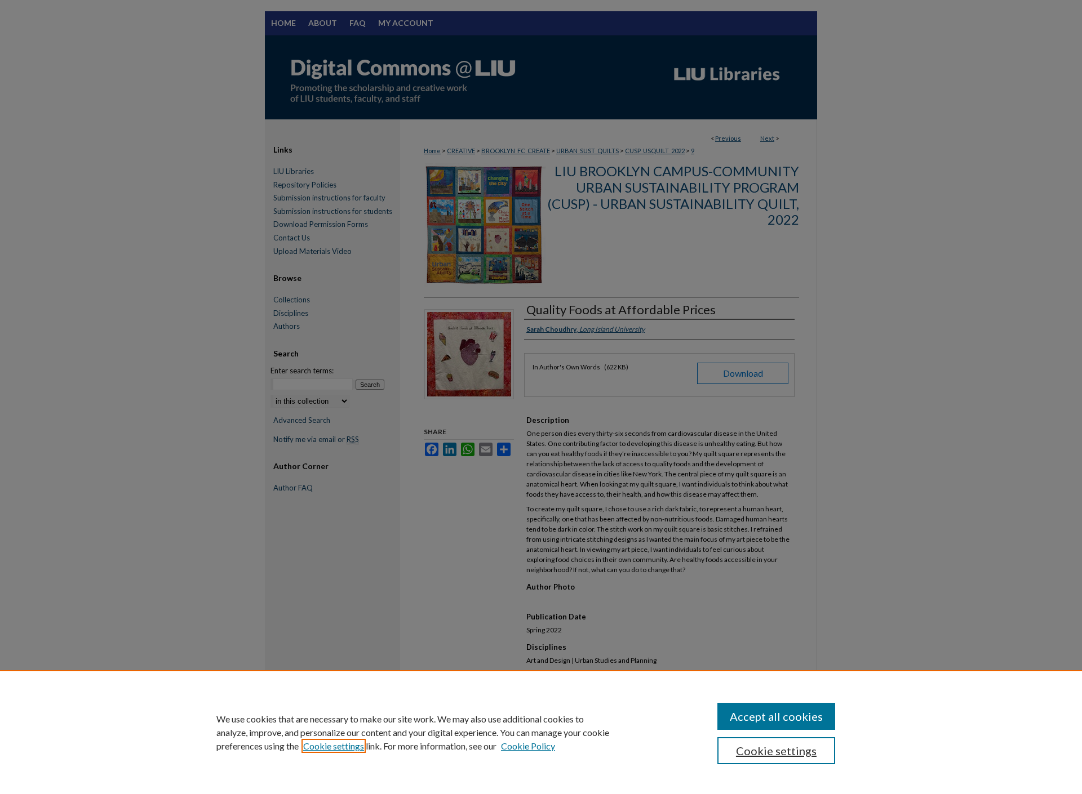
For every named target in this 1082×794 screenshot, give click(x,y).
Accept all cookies (776, 716)
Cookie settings (333, 746)
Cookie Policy (528, 746)
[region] (541, 732)
